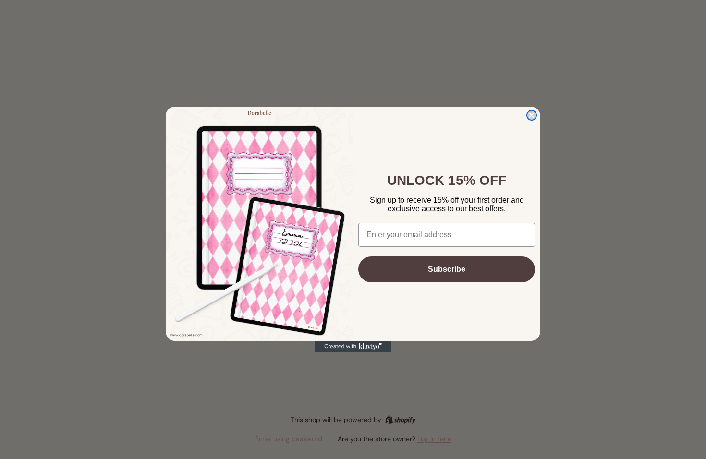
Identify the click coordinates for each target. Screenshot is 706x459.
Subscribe (446, 269)
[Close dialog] (531, 115)
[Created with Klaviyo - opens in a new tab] (353, 346)
